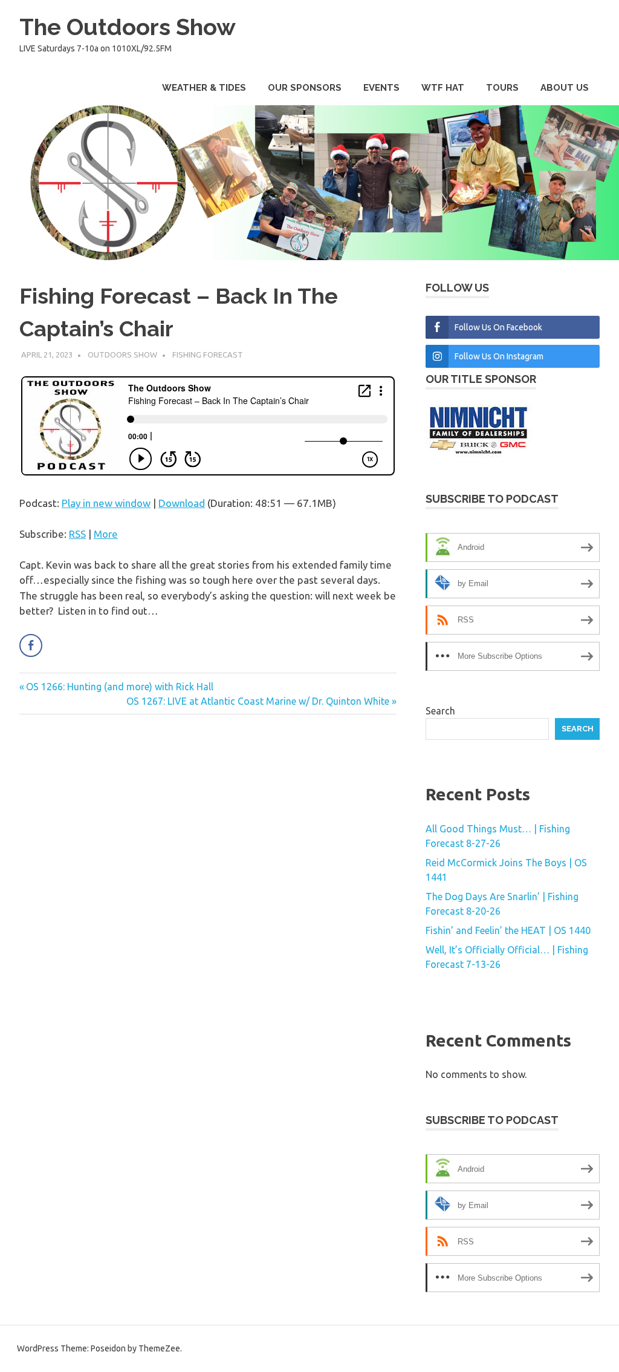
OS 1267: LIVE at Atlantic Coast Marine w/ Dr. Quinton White (257, 701)
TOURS (502, 87)
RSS (77, 534)
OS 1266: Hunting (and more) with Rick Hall (119, 686)
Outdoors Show (122, 354)
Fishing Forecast (207, 354)
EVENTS (381, 87)
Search (440, 710)
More (106, 534)
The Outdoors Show (127, 27)
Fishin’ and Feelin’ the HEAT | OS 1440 (508, 930)
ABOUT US (564, 87)
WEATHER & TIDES (204, 87)
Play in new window (106, 503)
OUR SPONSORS (305, 87)
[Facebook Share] (30, 645)
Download (181, 503)
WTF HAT (442, 87)
